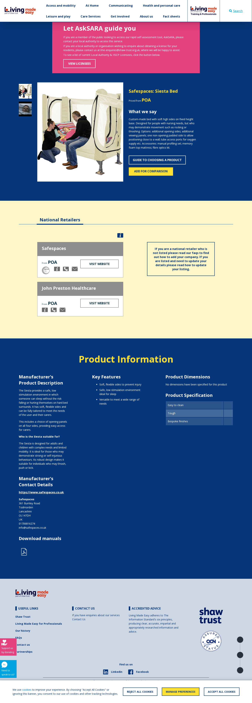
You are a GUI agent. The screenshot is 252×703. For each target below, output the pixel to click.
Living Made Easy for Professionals (38, 623)
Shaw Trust (22, 616)
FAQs (18, 637)
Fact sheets (171, 16)
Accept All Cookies (221, 691)
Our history (22, 630)
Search (238, 11)
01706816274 (27, 523)
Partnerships (23, 651)
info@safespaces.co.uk (32, 527)
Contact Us (78, 619)
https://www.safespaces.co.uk (41, 492)
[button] (43, 132)
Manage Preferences (180, 691)
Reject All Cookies (140, 691)
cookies (26, 689)
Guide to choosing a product (157, 160)
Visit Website (99, 264)
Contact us (22, 644)
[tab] (60, 217)
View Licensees (79, 64)
